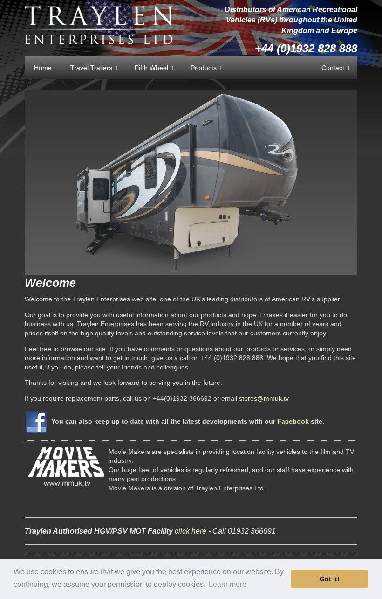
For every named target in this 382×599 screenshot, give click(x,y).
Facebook (293, 421)
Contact (335, 67)
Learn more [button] (227, 584)
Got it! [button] (330, 579)
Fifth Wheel (154, 67)
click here (190, 531)
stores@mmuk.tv (264, 398)
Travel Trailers (94, 67)
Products (207, 67)
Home (43, 67)
